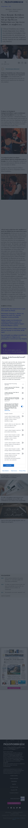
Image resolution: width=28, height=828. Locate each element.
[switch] (22, 388)
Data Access (14, 470)
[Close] (25, 357)
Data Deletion (5, 470)
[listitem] (14, 384)
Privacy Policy (22, 470)
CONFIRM (8, 465)
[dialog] (14, 414)
